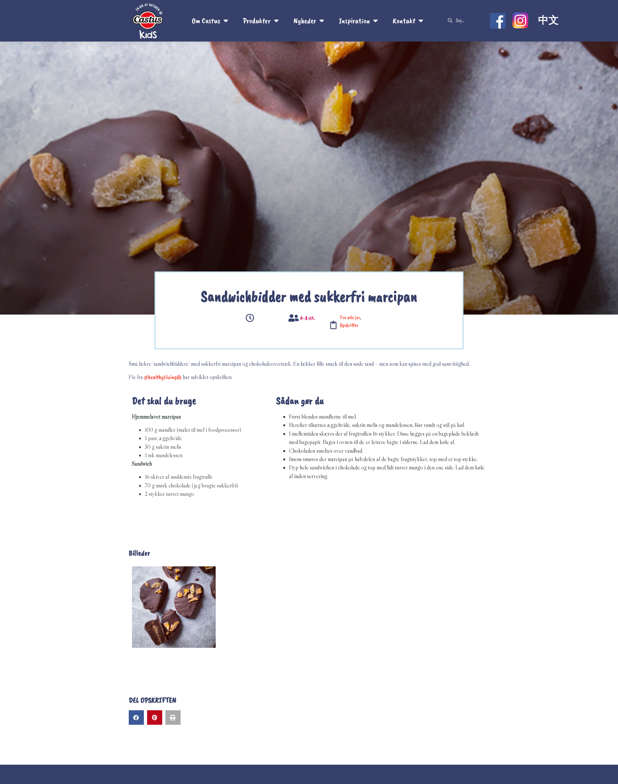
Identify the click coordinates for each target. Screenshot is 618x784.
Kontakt (404, 20)
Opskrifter (349, 325)
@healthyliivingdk (163, 377)
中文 (548, 20)
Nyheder (305, 20)
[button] (136, 717)
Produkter (257, 20)
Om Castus (206, 20)
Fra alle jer (350, 317)
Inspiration (354, 20)
